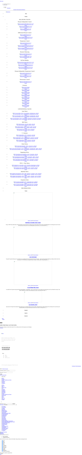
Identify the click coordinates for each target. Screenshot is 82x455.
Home (3, 378)
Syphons (3, 425)
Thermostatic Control (5, 427)
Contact (25, 25)
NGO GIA (1, 1)
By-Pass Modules (4, 411)
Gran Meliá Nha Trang (33, 287)
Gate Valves (4, 417)
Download (3, 381)
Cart (2, 388)
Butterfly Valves (4, 410)
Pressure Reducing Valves (6, 422)
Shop (2, 396)
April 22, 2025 (30, 220)
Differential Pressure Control (6, 413)
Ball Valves (3, 409)
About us (3, 382)
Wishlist (3, 399)
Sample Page (4, 395)
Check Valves (4, 412)
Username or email (3, 370)
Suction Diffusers (4, 424)
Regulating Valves (4, 423)
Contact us (3, 383)
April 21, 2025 (30, 285)
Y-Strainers (3, 430)
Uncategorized (4, 429)
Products (3, 379)
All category (4, 406)
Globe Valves (4, 418)
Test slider (3, 398)
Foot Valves (3, 416)
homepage (1, 327)
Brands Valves (4, 387)
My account (3, 392)
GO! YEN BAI (33, 257)
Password (1, 372)
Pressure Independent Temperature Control (8, 421)
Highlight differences (6, 437)
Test (2, 397)
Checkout (3, 389)
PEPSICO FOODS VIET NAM (33, 222)
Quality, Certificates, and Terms (6, 394)
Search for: (1, 403)
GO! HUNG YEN (33, 304)
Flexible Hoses (4, 415)
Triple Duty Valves (5, 428)
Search (14, 403)
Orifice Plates (4, 419)
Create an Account (5, 368)
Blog (2, 386)
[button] (41, 353)
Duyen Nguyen (36, 220)
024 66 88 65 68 (6, 347)
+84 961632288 (6, 349)
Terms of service (7, 357)
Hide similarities (5, 436)
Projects (3, 380)
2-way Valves (4, 407)
